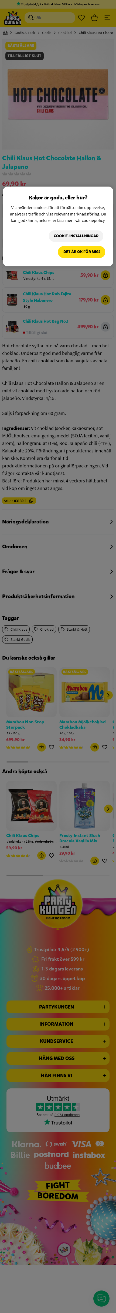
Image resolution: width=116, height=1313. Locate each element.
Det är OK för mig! (81, 252)
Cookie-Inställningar (76, 236)
